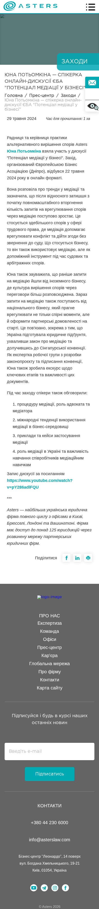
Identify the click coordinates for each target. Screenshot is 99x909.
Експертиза (50, 623)
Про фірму (49, 671)
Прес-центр (41, 96)
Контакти (49, 679)
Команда (49, 631)
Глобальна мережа (49, 663)
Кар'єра (49, 655)
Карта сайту (49, 687)
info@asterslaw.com (49, 839)
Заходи (68, 96)
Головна (14, 96)
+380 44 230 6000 (49, 822)
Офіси (49, 639)
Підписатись (49, 774)
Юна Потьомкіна (24, 151)
